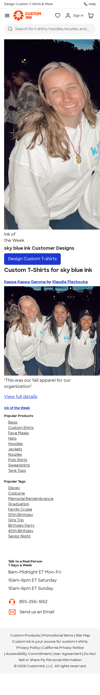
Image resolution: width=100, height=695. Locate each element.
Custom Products (25, 635)
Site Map (83, 635)
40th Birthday (20, 531)
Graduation (18, 504)
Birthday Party (21, 525)
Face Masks (18, 433)
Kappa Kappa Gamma (25, 281)
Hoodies (15, 443)
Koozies (15, 454)
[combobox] (50, 29)
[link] (27, 15)
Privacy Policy (28, 647)
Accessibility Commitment (28, 654)
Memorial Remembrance (30, 498)
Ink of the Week (17, 408)
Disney (14, 488)
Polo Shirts (17, 460)
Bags (12, 422)
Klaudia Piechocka (70, 281)
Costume (16, 493)
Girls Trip (16, 520)
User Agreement (67, 654)
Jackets (15, 449)
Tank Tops (17, 470)
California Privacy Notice (63, 647)
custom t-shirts (74, 641)
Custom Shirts (21, 427)
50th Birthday (20, 514)
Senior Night (19, 536)
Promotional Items (57, 635)
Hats (12, 438)
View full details (20, 396)
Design (32, 258)
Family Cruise (20, 509)
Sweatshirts (19, 465)
